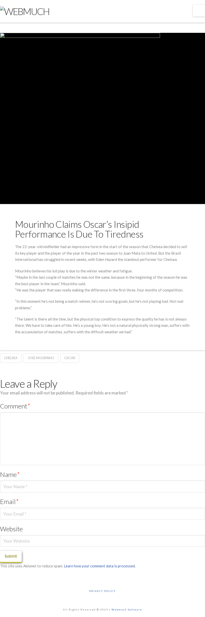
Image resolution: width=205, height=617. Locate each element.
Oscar (69, 358)
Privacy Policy (102, 590)
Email (9, 501)
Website (11, 529)
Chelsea (11, 358)
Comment (15, 406)
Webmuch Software (127, 609)
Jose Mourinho (41, 358)
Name (10, 474)
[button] (199, 11)
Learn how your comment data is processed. (100, 566)
